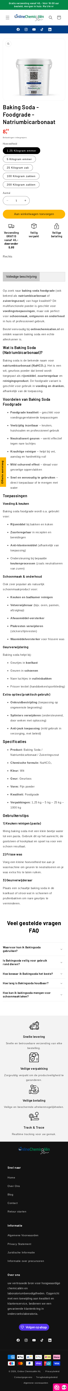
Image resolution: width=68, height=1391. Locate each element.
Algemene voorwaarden (36, 1383)
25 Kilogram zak (18, 167)
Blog (10, 1194)
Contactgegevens (23, 1377)
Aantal (6, 193)
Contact (13, 1203)
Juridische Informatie (21, 1252)
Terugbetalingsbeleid (46, 1377)
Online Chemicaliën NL (29, 1371)
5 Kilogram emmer (19, 159)
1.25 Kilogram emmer (21, 150)
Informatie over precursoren (26, 1260)
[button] (7, 17)
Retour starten (17, 1211)
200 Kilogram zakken (21, 184)
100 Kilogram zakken (21, 176)
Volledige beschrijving (21, 276)
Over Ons (14, 1186)
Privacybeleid (52, 1371)
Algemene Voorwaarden (23, 1235)
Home (11, 1177)
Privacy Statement (19, 1243)
